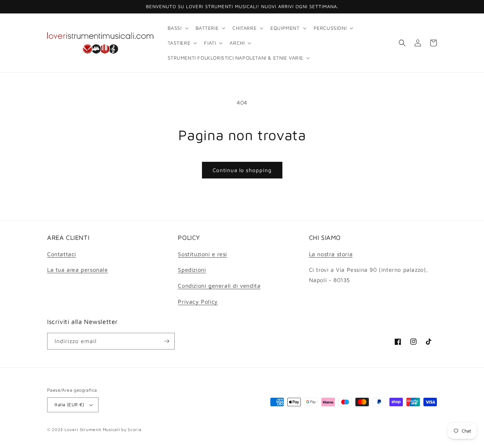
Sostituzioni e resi (202, 254)
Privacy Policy (198, 301)
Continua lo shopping (242, 170)
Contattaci (61, 254)
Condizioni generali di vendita (219, 285)
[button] (177, 28)
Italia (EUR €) (69, 404)
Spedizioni (192, 269)
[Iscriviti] (166, 341)
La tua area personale (77, 269)
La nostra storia (331, 254)
